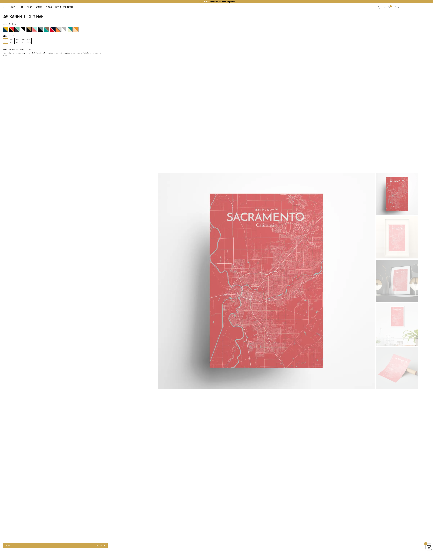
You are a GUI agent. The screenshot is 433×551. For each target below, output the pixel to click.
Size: (5, 36)
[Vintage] (75, 29)
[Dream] (17, 29)
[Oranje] (58, 29)
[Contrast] (11, 29)
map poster (26, 53)
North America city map (40, 53)
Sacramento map (73, 53)
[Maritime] (34, 29)
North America (17, 49)
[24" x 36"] (23, 41)
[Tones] (64, 29)
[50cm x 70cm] (28, 41)
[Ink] (23, 29)
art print (11, 53)
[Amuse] (5, 29)
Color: (5, 24)
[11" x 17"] (5, 41)
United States (29, 49)
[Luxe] (28, 29)
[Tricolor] (70, 29)
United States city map (89, 53)
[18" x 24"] (17, 41)
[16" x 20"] (11, 41)
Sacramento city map (58, 53)
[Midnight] (40, 29)
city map (18, 53)
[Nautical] (52, 29)
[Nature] (46, 29)
